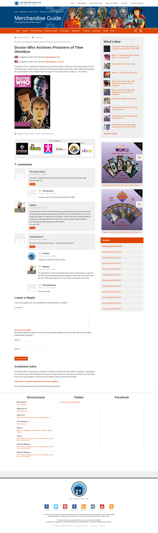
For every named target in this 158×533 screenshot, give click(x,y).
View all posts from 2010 (111, 303)
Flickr (92, 509)
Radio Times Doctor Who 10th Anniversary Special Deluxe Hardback (123, 83)
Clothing (86, 31)
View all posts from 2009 (111, 309)
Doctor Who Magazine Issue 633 (124, 99)
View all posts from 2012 (111, 292)
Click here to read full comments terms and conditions (36, 381)
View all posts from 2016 (111, 269)
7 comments (39, 37)
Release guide (45, 12)
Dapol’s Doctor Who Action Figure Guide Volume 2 (125, 108)
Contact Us (93, 526)
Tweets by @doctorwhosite (70, 402)
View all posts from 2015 (111, 275)
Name (17, 340)
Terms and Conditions (80, 526)
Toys (17, 31)
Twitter (56, 509)
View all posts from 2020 (112, 246)
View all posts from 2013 (111, 286)
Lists (16, 12)
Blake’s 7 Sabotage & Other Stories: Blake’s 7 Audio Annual (125, 56)
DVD (36, 31)
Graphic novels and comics (44, 134)
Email (17, 349)
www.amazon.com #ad (54, 62)
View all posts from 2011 (111, 297)
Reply (32, 184)
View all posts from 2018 (111, 258)
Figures (25, 31)
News (72, 3)
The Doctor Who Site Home (62, 526)
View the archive (110, 134)
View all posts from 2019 (111, 252)
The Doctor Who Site (79, 499)
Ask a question (57, 12)
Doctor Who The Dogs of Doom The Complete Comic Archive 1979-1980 (125, 48)
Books (51, 31)
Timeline (112, 3)
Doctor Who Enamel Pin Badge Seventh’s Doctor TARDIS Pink (124, 126)
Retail (105, 31)
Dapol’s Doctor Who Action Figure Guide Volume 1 (125, 117)
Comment (19, 307)
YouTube (102, 509)
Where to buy (33, 12)
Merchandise (82, 3)
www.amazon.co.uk (52, 57)
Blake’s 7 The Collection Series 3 (124, 73)
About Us (102, 526)
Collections (23, 12)
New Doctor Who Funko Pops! (123, 64)
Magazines (76, 31)
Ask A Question (22, 404)
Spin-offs (124, 3)
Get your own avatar (23, 330)
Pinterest (65, 509)
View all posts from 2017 (111, 263)
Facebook (46, 509)
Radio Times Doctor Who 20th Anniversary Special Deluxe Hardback (123, 92)
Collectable (96, 31)
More (112, 31)
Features (137, 3)
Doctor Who (96, 3)
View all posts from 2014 (111, 280)
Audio (64, 31)
